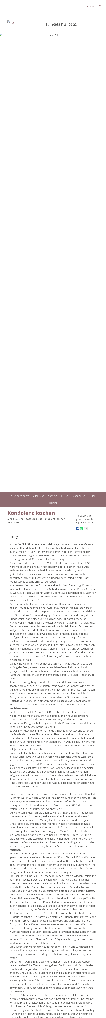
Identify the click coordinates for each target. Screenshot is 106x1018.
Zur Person (38, 495)
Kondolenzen (78, 495)
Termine (53, 502)
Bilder (92, 495)
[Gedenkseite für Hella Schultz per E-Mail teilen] (86, 528)
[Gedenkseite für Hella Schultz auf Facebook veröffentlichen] (78, 528)
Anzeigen (52, 495)
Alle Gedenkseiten (20, 495)
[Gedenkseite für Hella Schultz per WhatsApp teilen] (82, 528)
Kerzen (64, 495)
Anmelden (91, 6)
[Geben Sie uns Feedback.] (100, 6)
